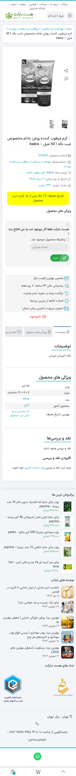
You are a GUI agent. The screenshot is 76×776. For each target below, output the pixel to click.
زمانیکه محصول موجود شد (48, 240)
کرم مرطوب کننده (35, 173)
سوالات (43, 4)
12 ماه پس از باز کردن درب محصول (19, 413)
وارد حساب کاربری (35, 468)
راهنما (23, 4)
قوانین (32, 4)
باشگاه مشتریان (37, 9)
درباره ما (54, 4)
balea (50, 173)
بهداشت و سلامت (52, 29)
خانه (69, 29)
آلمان (26, 405)
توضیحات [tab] (60, 332)
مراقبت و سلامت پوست (24, 29)
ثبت (55, 258)
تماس (14, 4)
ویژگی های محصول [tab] (36, 332)
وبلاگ (64, 4)
